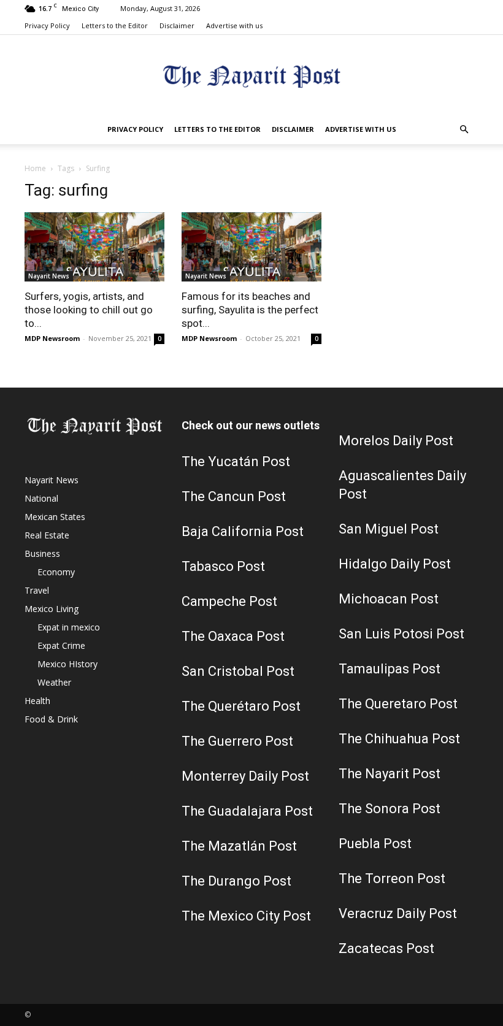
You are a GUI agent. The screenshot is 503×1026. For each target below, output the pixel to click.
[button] (463, 130)
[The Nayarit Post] (251, 76)
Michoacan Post (389, 599)
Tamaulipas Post (389, 668)
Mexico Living (52, 608)
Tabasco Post (223, 566)
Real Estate (47, 535)
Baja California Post (243, 531)
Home (35, 168)
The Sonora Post (389, 808)
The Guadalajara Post (247, 811)
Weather (54, 682)
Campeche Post (229, 601)
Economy (56, 572)
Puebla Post (375, 843)
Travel (37, 590)
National (41, 498)
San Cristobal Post (238, 671)
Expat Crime (61, 645)
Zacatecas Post (386, 948)
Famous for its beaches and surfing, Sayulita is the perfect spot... (250, 309)
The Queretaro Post (398, 703)
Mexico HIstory (67, 664)
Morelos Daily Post (396, 440)
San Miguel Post (389, 529)
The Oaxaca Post (233, 636)
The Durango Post (236, 881)
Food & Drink (51, 719)
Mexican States (55, 517)
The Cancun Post (234, 496)
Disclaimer (176, 25)
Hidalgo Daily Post (395, 564)
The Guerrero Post (237, 741)
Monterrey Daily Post (245, 776)
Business (42, 553)
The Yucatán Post (236, 461)
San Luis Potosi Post (401, 633)
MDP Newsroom (52, 338)
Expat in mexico (68, 627)
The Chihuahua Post (399, 738)
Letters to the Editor (115, 25)
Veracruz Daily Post (398, 913)
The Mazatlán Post (239, 846)
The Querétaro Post (241, 706)
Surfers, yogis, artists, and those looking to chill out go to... (89, 309)
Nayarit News (48, 276)
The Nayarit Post (389, 773)
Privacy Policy (47, 25)
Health (37, 700)
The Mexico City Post (246, 916)
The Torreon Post (392, 878)
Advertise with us (234, 25)
